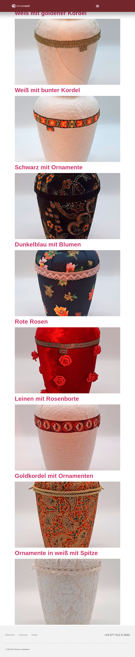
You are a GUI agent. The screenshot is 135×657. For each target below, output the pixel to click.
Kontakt (35, 635)
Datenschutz (10, 635)
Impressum (23, 635)
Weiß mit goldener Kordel (51, 13)
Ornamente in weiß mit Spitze (56, 553)
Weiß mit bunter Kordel (47, 90)
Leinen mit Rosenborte (47, 398)
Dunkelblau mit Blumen (48, 244)
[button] (97, 5)
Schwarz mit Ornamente (49, 167)
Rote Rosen (31, 321)
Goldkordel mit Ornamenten (54, 475)
